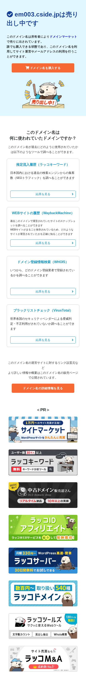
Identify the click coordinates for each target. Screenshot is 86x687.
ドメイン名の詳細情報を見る (43, 388)
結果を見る (43, 194)
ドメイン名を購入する (45, 68)
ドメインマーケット (63, 36)
